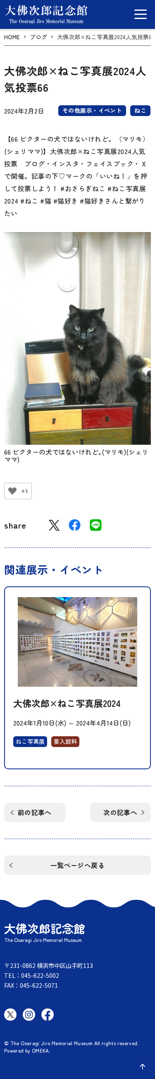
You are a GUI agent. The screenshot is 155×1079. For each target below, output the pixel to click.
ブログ (38, 37)
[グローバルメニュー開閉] (140, 14)
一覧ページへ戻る (77, 865)
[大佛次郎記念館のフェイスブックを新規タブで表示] (47, 1014)
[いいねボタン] (12, 491)
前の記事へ (35, 812)
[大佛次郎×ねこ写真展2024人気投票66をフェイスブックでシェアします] (75, 525)
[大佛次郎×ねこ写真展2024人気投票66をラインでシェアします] (96, 525)
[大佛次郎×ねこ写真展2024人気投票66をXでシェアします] (54, 525)
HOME (12, 37)
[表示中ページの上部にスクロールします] (142, 1066)
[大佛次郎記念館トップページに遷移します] (46, 14)
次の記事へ (120, 812)
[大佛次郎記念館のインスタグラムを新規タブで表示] (29, 1014)
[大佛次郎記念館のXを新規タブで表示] (10, 1014)
